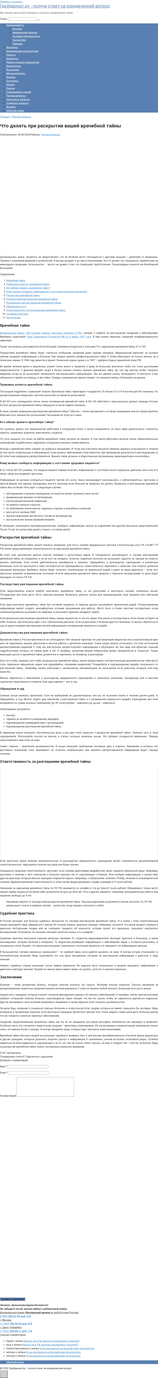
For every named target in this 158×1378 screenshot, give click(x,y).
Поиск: (4, 18)
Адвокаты (12, 47)
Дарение (17, 43)
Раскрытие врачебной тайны (23, 295)
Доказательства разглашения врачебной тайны (33, 302)
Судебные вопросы (17, 103)
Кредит (10, 84)
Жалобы (11, 106)
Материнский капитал (24, 32)
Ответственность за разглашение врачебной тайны (36, 310)
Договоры (12, 80)
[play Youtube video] (79, 812)
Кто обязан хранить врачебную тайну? (28, 287)
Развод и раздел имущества (22, 62)
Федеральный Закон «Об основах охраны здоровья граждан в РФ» (41, 333)
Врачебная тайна (15, 280)
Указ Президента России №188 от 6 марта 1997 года (59, 336)
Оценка (10, 88)
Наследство (19, 40)
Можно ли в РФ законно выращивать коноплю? (52, 1341)
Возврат (11, 77)
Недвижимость (15, 25)
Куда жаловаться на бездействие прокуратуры (67, 1348)
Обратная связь (15, 110)
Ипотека (17, 28)
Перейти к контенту (11, 1)
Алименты (12, 58)
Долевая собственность (26, 36)
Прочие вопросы (16, 95)
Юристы (11, 54)
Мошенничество (15, 73)
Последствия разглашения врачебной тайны (32, 299)
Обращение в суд (16, 306)
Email (4, 1072)
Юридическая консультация (22, 51)
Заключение (13, 317)
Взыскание (12, 69)
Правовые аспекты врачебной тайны (28, 284)
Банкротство (13, 66)
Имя (3, 1066)
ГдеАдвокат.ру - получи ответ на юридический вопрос (55, 6)
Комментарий (8, 1095)
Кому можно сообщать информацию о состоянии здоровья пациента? (46, 291)
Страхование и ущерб (18, 92)
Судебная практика (17, 313)
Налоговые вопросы (18, 99)
